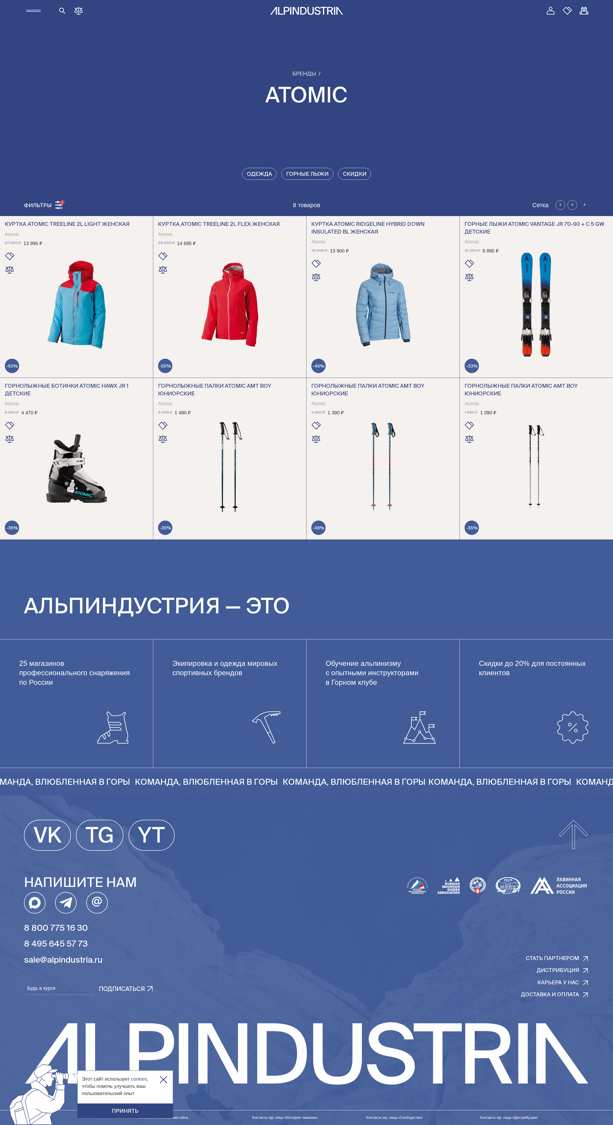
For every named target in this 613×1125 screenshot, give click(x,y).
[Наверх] (573, 835)
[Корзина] (584, 10)
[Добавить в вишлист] (9, 256)
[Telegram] (66, 903)
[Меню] (33, 10)
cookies (139, 1079)
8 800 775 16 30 (56, 928)
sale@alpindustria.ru (63, 960)
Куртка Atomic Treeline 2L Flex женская (219, 224)
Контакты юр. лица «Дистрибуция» (509, 1117)
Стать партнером (552, 958)
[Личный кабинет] (550, 10)
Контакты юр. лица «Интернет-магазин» (285, 1117)
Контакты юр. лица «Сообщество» (394, 1117)
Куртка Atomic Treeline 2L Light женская (67, 224)
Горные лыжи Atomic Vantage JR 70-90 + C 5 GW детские (534, 228)
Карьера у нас (558, 982)
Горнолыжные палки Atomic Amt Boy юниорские (214, 390)
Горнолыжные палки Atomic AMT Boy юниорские (367, 390)
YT (151, 836)
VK (48, 836)
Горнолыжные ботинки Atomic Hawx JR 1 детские (66, 390)
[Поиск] (62, 11)
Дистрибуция (558, 970)
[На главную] (306, 11)
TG (99, 836)
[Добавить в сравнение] (9, 270)
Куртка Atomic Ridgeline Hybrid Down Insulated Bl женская (368, 228)
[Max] (34, 903)
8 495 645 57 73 (56, 944)
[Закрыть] (163, 1080)
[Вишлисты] (567, 10)
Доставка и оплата (550, 994)
